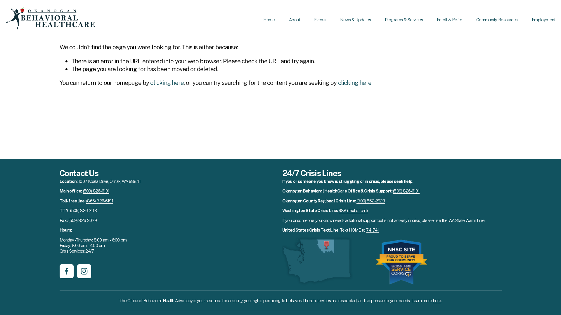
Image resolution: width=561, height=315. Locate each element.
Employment (543, 19)
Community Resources (497, 19)
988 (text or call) (353, 210)
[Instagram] (84, 271)
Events (320, 19)
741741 (372, 230)
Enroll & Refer (449, 19)
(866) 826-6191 (99, 200)
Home (269, 19)
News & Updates (355, 19)
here (437, 300)
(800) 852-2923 (370, 200)
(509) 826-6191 (96, 190)
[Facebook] (67, 271)
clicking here (166, 82)
